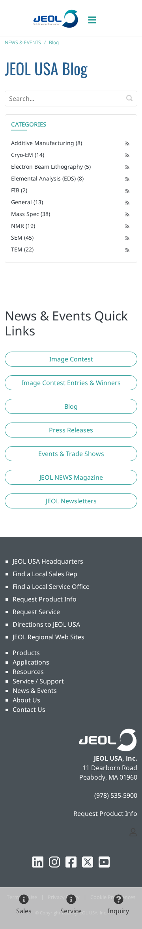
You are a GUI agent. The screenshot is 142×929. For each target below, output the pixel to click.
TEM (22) (22, 249)
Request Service (36, 611)
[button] (71, 359)
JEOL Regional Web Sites (48, 637)
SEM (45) (22, 237)
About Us (26, 700)
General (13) (27, 202)
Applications (31, 662)
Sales (24, 911)
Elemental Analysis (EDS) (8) (47, 178)
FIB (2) (19, 190)
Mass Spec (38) (30, 214)
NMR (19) (23, 225)
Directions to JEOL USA (46, 624)
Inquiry (118, 911)
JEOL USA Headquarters (48, 561)
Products (26, 652)
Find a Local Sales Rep (45, 574)
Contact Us (29, 709)
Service (71, 911)
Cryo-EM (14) (27, 154)
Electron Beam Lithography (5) (51, 166)
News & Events (35, 690)
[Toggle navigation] (96, 18)
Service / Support (38, 681)
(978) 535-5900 (115, 795)
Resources (28, 671)
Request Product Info (45, 599)
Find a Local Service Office (51, 586)
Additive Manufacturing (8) (46, 143)
